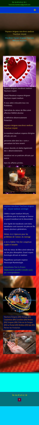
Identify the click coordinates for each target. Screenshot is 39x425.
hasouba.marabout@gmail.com (19, 5)
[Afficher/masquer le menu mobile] (35, 10)
